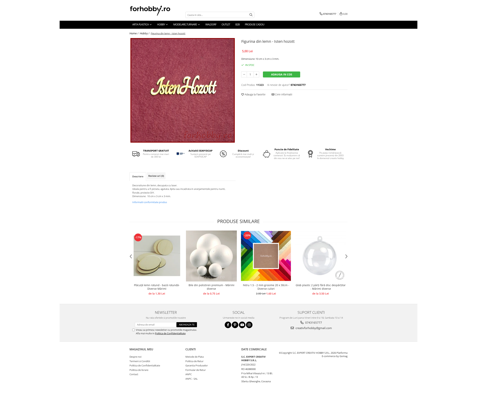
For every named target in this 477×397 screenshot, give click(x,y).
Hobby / (145, 33)
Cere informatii (283, 94)
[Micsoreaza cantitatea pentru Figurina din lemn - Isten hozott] (244, 74)
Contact (133, 374)
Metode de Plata (194, 356)
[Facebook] (228, 325)
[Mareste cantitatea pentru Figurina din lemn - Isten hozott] (256, 74)
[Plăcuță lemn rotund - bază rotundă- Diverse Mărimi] (156, 256)
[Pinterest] (235, 325)
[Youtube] (242, 325)
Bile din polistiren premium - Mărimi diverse (211, 286)
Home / (134, 33)
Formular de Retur (195, 370)
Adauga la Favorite (255, 94)
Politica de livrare (138, 370)
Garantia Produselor (196, 365)
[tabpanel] (182, 90)
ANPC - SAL (191, 378)
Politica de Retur (194, 361)
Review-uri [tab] (156, 176)
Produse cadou (254, 24)
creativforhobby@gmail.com (313, 328)
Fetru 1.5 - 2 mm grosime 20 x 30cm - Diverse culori (266, 286)
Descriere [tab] (137, 176)
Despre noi (135, 356)
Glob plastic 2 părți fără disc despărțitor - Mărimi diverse (321, 286)
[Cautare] (251, 15)
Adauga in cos (281, 74)
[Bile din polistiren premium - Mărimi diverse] (211, 256)
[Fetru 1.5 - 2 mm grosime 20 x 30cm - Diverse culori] (266, 256)
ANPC (188, 374)
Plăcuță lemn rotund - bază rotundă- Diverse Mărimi (157, 286)
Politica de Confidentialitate (170, 333)
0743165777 (313, 322)
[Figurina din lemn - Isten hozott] (182, 90)
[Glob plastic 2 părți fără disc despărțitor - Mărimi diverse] (320, 256)
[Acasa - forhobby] (153, 10)
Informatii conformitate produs (149, 202)
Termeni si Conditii (139, 361)
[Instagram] (249, 325)
